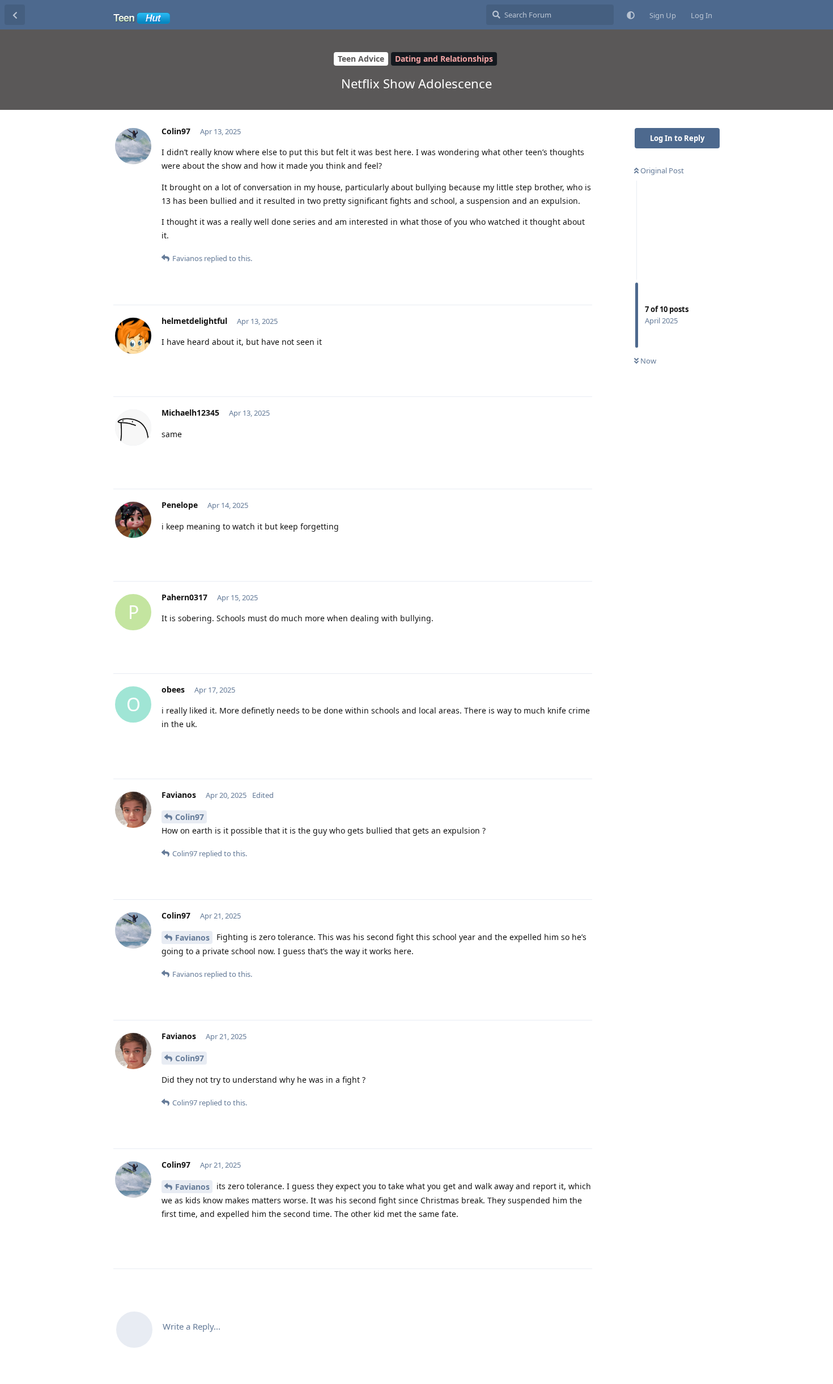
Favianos (192, 937)
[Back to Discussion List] (15, 15)
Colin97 (189, 816)
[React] (548, 260)
